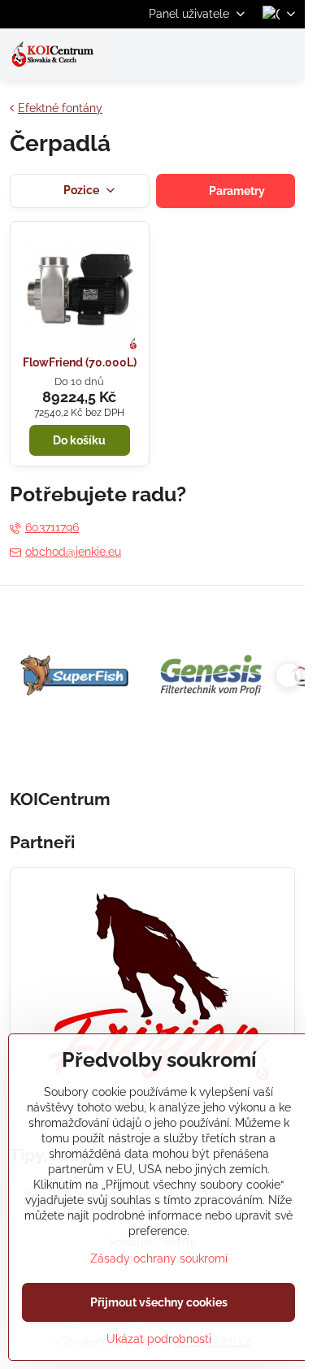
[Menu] (285, 54)
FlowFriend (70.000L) (80, 362)
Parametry (235, 190)
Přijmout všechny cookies (159, 1302)
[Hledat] (207, 54)
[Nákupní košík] (246, 54)
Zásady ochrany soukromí (159, 1258)
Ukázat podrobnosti (158, 1338)
